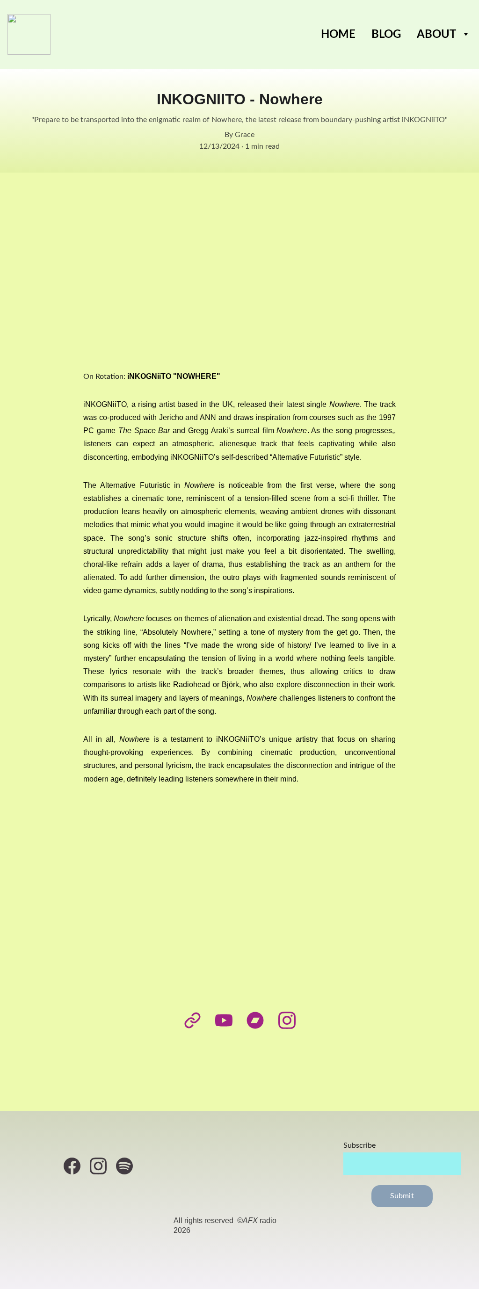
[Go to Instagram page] (287, 1020)
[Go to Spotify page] (124, 1166)
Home (338, 34)
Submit (402, 1196)
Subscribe (359, 1145)
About (436, 34)
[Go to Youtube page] (228, 1020)
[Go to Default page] (197, 1020)
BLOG (386, 34)
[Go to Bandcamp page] (260, 1020)
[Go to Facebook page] (77, 1166)
